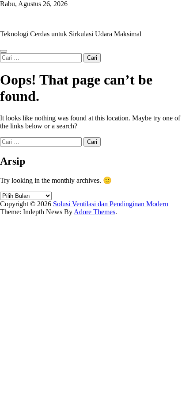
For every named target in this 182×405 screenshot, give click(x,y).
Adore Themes (94, 212)
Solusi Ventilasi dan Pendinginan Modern (57, 19)
